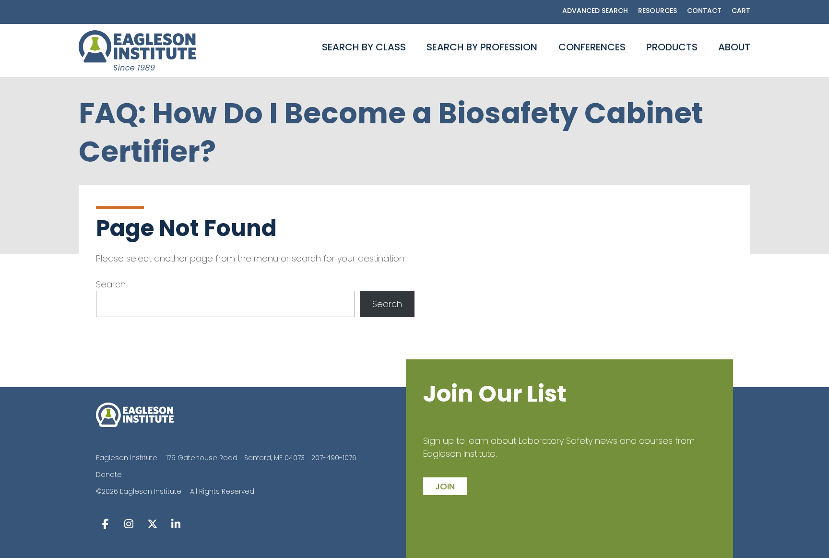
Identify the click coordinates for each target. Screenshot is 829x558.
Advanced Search (595, 10)
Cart (741, 10)
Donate (109, 474)
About (734, 47)
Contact (704, 10)
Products (672, 47)
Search (111, 284)
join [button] (445, 486)
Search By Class (364, 47)
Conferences (592, 47)
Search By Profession (481, 47)
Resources (657, 10)
